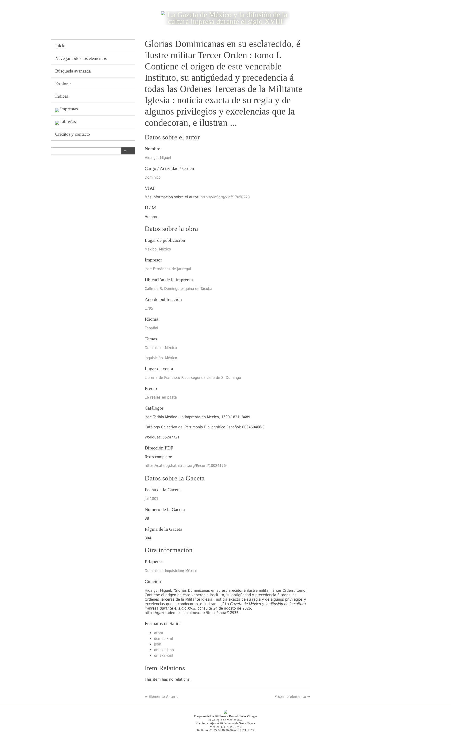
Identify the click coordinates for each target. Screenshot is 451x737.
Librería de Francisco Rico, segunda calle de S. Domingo (193, 377)
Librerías (68, 121)
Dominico (153, 177)
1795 (149, 308)
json (157, 644)
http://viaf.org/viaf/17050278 (225, 197)
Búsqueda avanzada (73, 71)
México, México (158, 249)
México (191, 570)
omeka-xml (163, 655)
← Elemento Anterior (162, 696)
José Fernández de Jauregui (168, 269)
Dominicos (154, 570)
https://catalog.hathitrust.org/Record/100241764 (186, 465)
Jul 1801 (151, 498)
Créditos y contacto (72, 134)
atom (158, 633)
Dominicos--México (161, 347)
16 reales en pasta (161, 397)
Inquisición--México (161, 358)
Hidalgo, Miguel (158, 157)
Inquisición (174, 570)
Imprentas (69, 108)
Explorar (63, 83)
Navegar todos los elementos (81, 58)
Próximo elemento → (292, 696)
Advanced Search (124, 150)
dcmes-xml (163, 638)
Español (151, 328)
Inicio (60, 45)
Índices (61, 96)
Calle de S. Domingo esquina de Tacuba (178, 288)
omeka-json (164, 650)
